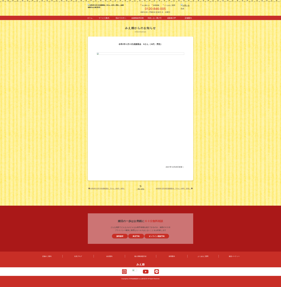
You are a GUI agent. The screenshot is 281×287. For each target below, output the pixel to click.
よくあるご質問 (169, 5)
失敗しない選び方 (155, 18)
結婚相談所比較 (137, 18)
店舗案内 (188, 18)
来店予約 (278, 129)
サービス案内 (104, 18)
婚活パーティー (234, 256)
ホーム (90, 18)
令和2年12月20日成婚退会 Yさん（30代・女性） (173, 188)
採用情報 (156, 5)
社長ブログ (78, 256)
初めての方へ (121, 18)
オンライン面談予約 (157, 236)
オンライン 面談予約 (278, 169)
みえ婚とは (146, 5)
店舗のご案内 (46, 256)
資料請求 (278, 149)
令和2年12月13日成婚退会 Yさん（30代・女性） (107, 188)
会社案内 (109, 256)
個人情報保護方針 (140, 256)
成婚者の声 (171, 18)
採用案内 (172, 256)
